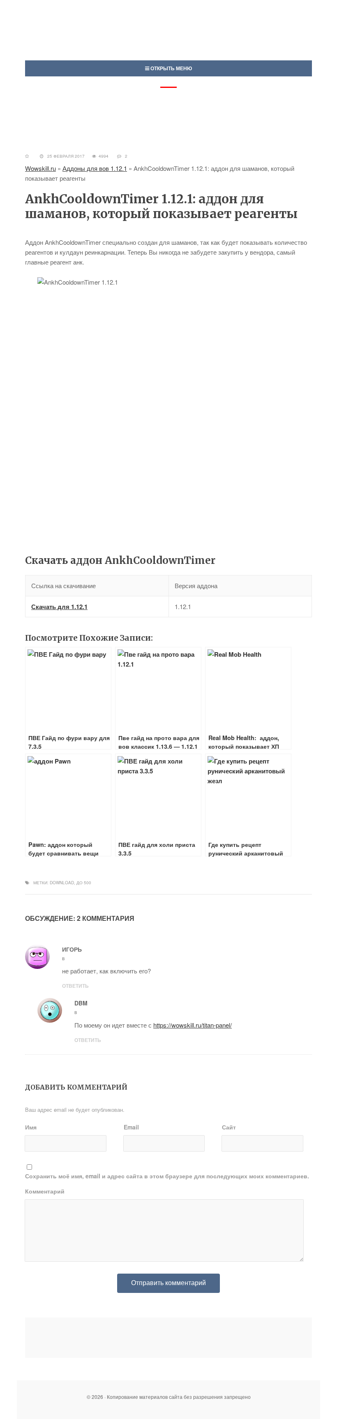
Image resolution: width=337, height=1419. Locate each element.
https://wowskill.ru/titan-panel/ (192, 1025)
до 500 (83, 882)
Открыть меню (170, 68)
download (62, 882)
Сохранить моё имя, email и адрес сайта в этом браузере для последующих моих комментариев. (167, 1176)
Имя (31, 1127)
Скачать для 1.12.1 (59, 606)
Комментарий (45, 1191)
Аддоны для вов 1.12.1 (94, 168)
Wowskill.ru (40, 168)
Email (131, 1127)
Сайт (229, 1127)
